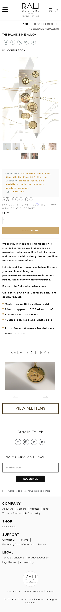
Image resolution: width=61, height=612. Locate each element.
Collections (28, 173)
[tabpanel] (30, 376)
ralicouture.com (13, 50)
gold (34, 181)
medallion (26, 184)
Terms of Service (11, 513)
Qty (5, 213)
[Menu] (5, 9)
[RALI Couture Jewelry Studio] (30, 10)
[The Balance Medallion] (30, 99)
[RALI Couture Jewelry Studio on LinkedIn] (34, 442)
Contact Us (8, 540)
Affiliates (34, 509)
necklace (11, 188)
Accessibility (27, 562)
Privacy (42, 544)
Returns (24, 540)
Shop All (10, 177)
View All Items (31, 408)
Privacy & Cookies (38, 558)
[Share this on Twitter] (5, 42)
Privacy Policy (13, 591)
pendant (23, 188)
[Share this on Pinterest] (19, 42)
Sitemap (50, 591)
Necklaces (43, 173)
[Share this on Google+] (26, 42)
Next (43, 393)
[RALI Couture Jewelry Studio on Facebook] (18, 442)
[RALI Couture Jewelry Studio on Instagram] (26, 442)
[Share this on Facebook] (12, 42)
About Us (7, 509)
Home (25, 24)
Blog (45, 509)
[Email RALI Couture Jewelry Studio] (42, 442)
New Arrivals (9, 527)
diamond (24, 181)
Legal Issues (9, 562)
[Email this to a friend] (33, 42)
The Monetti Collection (32, 177)
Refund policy (32, 513)
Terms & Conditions (13, 558)
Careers (21, 509)
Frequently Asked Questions (18, 544)
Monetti (39, 184)
